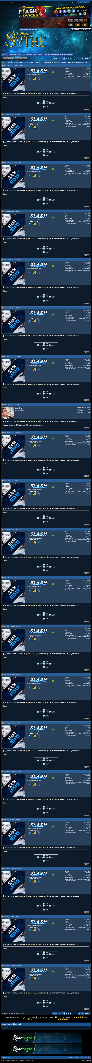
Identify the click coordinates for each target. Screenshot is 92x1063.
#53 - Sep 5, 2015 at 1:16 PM (11, 626)
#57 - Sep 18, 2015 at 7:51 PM (12, 820)
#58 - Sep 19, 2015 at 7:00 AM (12, 868)
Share (86, 110)
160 (83, 58)
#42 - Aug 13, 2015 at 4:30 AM (12, 114)
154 (88, 409)
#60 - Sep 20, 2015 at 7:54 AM (12, 965)
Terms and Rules (86, 1060)
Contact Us (71, 1057)
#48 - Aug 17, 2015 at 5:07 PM (12, 404)
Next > (87, 58)
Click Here (86, 74)
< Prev (55, 58)
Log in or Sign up (83, 2)
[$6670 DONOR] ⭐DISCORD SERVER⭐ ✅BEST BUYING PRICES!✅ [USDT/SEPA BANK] (38, 1017)
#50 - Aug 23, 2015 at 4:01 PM (12, 480)
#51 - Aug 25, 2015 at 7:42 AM (12, 529)
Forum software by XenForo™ (17, 1060)
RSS (88, 1057)
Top (85, 1057)
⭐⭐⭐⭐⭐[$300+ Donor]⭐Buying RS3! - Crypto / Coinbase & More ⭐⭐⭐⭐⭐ (55, 1018)
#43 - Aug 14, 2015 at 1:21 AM (12, 162)
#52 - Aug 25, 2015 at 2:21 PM (12, 577)
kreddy (18, 408)
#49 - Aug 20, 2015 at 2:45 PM (12, 432)
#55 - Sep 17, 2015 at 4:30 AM (12, 723)
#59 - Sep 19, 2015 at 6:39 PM (12, 917)
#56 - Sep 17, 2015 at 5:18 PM (12, 771)
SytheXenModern (8, 1057)
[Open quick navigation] (89, 54)
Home (81, 1057)
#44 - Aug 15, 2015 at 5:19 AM (12, 211)
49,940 (88, 70)
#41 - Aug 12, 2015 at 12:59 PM (12, 65)
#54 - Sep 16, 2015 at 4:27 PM (12, 674)
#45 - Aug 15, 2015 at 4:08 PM (12, 259)
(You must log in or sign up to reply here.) (14, 1013)
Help (77, 1057)
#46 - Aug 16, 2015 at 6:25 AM (12, 308)
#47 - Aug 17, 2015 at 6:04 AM (12, 356)
